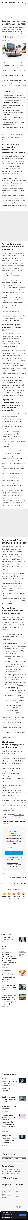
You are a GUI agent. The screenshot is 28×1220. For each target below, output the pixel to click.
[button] (22, 1215)
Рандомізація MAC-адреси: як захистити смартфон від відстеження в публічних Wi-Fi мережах (8, 1122)
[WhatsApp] (9, 1178)
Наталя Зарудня (6, 40)
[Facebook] (3, 1178)
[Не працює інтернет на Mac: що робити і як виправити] (22, 1137)
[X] (5, 1178)
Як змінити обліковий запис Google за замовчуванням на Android (9, 942)
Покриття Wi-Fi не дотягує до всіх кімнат (12, 118)
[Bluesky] (13, 1178)
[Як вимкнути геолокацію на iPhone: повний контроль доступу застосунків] (22, 973)
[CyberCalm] (14, 2)
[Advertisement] (14, 10)
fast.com (19, 385)
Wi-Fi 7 (21, 685)
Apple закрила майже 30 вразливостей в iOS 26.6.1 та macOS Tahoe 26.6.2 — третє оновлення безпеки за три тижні (9, 958)
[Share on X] (8, 37)
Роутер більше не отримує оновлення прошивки (12, 101)
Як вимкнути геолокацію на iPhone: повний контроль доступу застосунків (8, 975)
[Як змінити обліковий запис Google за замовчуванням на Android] (22, 939)
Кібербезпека (7, 1158)
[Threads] (11, 1178)
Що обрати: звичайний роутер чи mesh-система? (13, 128)
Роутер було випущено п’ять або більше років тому (13, 123)
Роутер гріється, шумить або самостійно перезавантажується (14, 96)
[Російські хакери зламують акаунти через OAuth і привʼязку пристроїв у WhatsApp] (22, 1080)
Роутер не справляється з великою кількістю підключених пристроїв (13, 112)
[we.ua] (16, 1178)
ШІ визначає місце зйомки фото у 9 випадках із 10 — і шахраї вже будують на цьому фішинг (9, 1000)
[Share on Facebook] (5, 37)
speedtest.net (6, 387)
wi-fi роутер (12, 877)
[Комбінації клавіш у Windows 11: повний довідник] (22, 987)
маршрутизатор (21, 877)
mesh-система (14, 771)
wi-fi (7, 877)
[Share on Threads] (10, 37)
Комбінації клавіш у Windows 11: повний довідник (9, 987)
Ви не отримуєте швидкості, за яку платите (13, 106)
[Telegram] (7, 1178)
